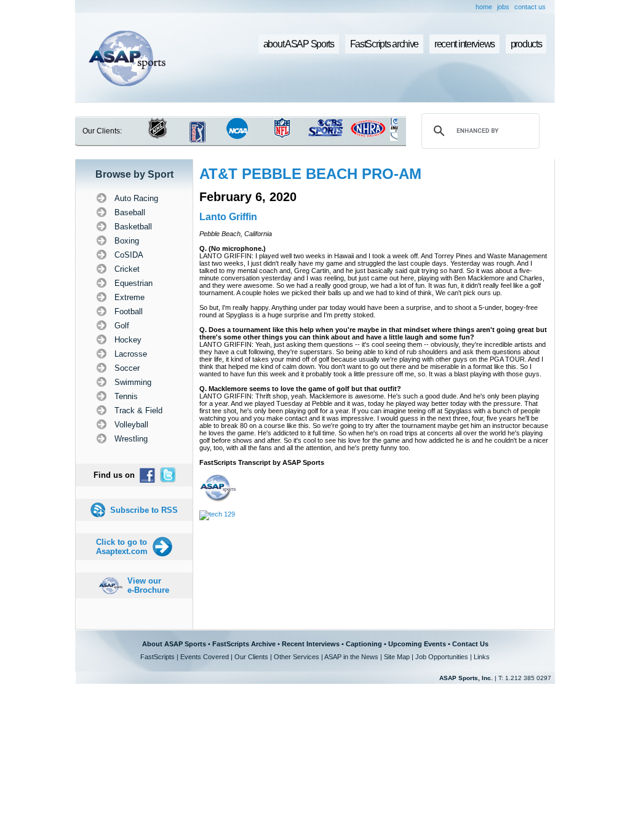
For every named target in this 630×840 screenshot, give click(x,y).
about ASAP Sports (298, 44)
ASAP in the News (351, 656)
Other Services (296, 656)
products (526, 44)
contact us (530, 6)
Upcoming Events (417, 644)
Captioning (364, 644)
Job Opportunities (441, 656)
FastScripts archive (384, 44)
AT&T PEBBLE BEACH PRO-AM (310, 173)
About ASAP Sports (174, 644)
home (484, 6)
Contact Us (470, 644)
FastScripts (157, 656)
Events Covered (204, 656)
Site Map (397, 656)
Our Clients (251, 656)
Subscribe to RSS (144, 510)
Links (482, 656)
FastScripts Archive (244, 644)
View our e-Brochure (148, 585)
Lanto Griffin (228, 217)
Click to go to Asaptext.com (122, 546)
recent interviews (464, 44)
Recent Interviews (311, 644)
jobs (503, 6)
